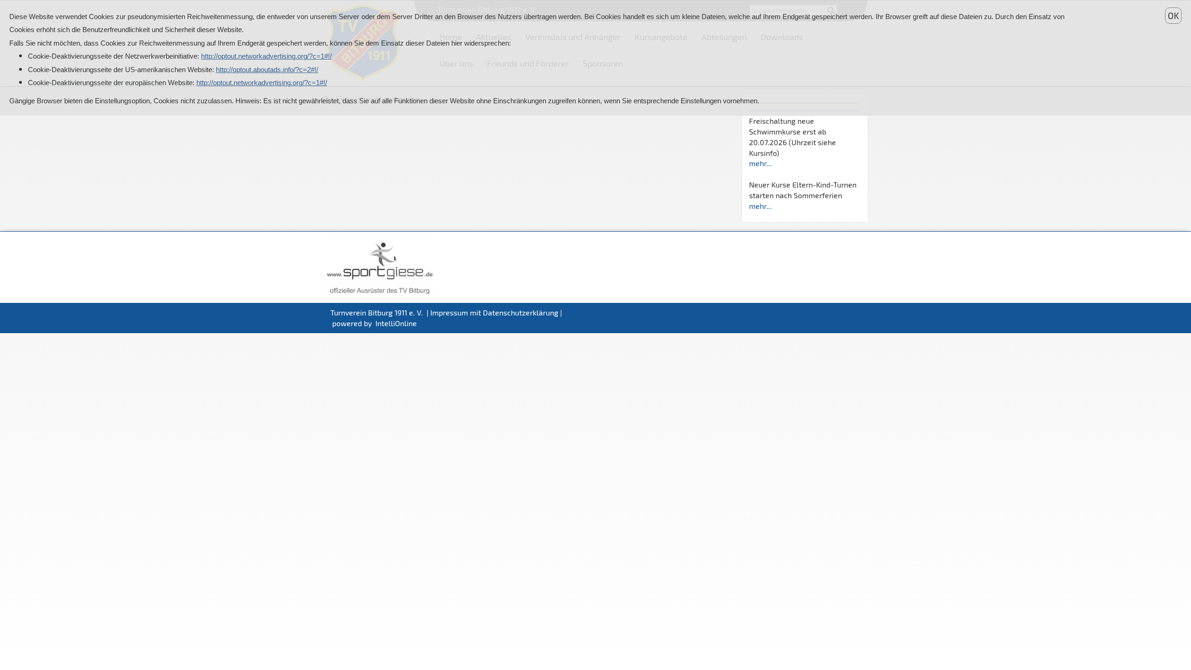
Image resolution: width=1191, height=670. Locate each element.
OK (1173, 15)
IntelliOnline (396, 323)
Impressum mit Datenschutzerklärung (494, 312)
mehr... (760, 163)
